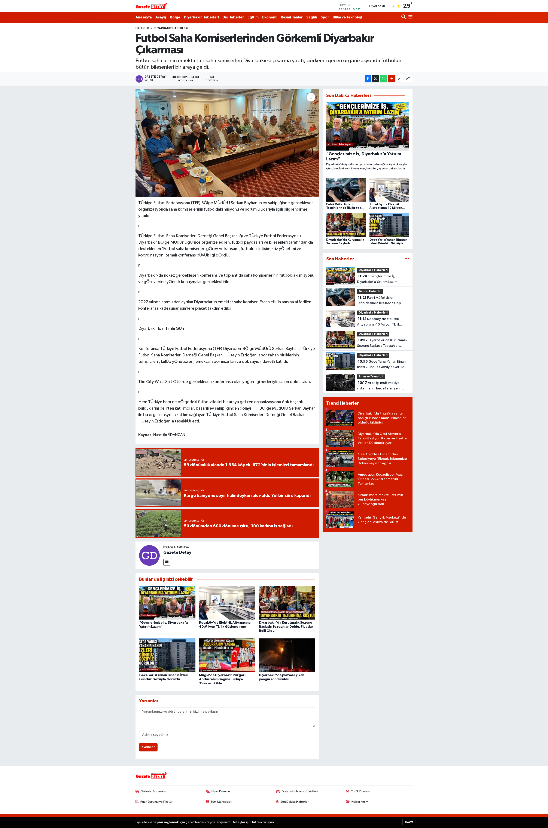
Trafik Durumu (360, 791)
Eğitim (253, 17)
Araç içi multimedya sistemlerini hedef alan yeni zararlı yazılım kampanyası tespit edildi (382, 386)
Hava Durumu (220, 791)
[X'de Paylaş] (375, 78)
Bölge (175, 17)
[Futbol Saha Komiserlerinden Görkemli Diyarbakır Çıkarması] (227, 143)
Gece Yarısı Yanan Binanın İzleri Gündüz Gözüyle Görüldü (382, 364)
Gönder (148, 747)
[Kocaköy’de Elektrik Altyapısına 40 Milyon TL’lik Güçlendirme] (227, 602)
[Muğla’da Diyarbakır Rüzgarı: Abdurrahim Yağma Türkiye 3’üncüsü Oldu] (227, 655)
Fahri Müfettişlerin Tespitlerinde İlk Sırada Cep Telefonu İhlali (379, 301)
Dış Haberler (233, 17)
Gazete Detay (177, 552)
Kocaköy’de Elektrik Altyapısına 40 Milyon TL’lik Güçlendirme (378, 322)
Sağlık (311, 17)
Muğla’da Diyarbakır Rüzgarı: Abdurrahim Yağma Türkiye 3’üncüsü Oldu (222, 679)
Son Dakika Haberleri (294, 801)
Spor (325, 17)
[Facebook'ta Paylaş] (368, 78)
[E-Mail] (166, 562)
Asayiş (160, 17)
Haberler (142, 28)
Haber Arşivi (359, 801)
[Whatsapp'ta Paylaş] (383, 78)
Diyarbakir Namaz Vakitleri (300, 791)
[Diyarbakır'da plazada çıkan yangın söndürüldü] (287, 655)
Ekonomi (269, 17)
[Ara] (404, 17)
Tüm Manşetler (221, 801)
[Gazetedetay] (152, 6)
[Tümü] (407, 259)
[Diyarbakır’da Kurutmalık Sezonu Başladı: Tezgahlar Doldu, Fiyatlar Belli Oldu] (287, 602)
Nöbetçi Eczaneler (154, 791)
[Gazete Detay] (149, 555)
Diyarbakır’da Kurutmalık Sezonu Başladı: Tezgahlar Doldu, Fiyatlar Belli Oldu (286, 626)
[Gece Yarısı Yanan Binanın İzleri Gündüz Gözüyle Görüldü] (167, 655)
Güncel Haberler (370, 291)
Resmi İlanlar (292, 17)
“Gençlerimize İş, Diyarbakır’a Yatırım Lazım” (378, 279)
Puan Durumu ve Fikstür (156, 801)
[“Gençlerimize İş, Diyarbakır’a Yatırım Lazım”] (167, 602)
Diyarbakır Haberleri (201, 17)
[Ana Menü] (410, 17)
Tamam (409, 822)
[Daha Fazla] (391, 78)
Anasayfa (144, 17)
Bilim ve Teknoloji (347, 17)
